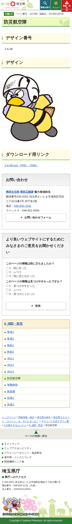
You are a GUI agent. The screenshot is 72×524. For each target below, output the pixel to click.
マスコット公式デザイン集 (55, 421)
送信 (38, 305)
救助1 (10, 345)
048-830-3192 (22, 205)
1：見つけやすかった (22, 285)
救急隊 (11, 391)
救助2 (10, 351)
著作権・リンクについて (18, 457)
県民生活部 (12, 191)
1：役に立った (18, 268)
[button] (45, 5)
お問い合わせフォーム (37, 217)
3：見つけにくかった (22, 293)
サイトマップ (11, 443)
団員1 (10, 397)
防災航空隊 (14, 378)
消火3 (10, 371)
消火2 (10, 364)
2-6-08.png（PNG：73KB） (21, 165)
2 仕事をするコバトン (15, 425)
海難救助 (12, 384)
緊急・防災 (67, 7)
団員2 (10, 404)
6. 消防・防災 (13, 323)
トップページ (9, 417)
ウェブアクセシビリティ (18, 448)
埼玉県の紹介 (44, 417)
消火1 (10, 358)
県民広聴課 (27, 191)
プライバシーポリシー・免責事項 (23, 452)
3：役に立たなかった (22, 276)
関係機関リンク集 (14, 461)
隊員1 (10, 332)
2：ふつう (15, 272)
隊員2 (10, 338)
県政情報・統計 (26, 417)
